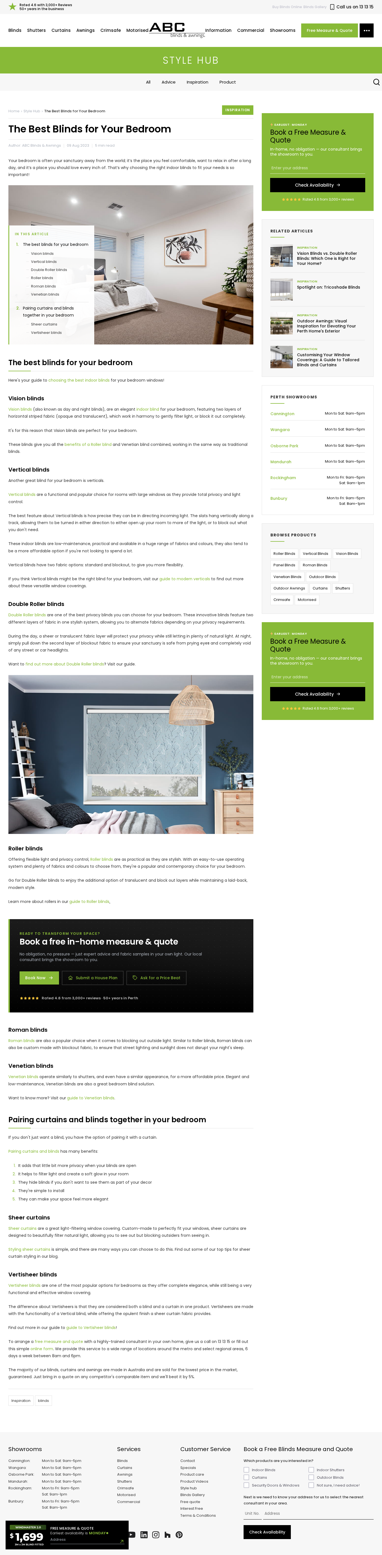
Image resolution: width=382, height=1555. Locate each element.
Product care (192, 1474)
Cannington (282, 414)
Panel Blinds (284, 565)
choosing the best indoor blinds (79, 380)
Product (228, 82)
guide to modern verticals (184, 579)
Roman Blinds (315, 565)
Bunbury (278, 498)
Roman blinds (43, 286)
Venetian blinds (45, 294)
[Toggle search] (376, 82)
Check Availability (314, 185)
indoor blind (147, 409)
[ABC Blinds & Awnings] (177, 30)
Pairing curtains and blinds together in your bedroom (48, 311)
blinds (43, 1400)
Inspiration (197, 82)
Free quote (190, 1501)
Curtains (61, 30)
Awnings (85, 30)
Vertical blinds (44, 261)
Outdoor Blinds (322, 576)
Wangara (280, 429)
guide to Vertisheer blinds (91, 1327)
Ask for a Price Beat (160, 978)
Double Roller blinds (49, 269)
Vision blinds (42, 253)
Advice (169, 82)
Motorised (137, 30)
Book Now (35, 978)
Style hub (188, 1488)
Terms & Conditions (198, 1515)
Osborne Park (284, 446)
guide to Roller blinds (89, 901)
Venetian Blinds (287, 576)
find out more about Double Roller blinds (64, 664)
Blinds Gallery (315, 6)
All (148, 82)
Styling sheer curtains (29, 1249)
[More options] (367, 30)
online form (41, 1349)
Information (218, 30)
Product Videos (194, 1481)
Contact (187, 1460)
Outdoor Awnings (289, 588)
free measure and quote (59, 1341)
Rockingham (283, 478)
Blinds (15, 30)
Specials (188, 1467)
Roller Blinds (284, 553)
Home (14, 111)
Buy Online (287, 6)
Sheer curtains (44, 324)
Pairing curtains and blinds (33, 1151)
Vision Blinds (347, 553)
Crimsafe (110, 30)
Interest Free (191, 1508)
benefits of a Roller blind (88, 444)
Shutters (36, 30)
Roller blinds (42, 277)
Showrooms (283, 30)
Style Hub (31, 111)
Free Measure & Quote (329, 30)
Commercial (250, 30)
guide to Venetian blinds (90, 1098)
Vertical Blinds (315, 553)
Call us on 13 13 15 (355, 7)
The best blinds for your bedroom (55, 244)
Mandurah (280, 462)
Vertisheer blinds (46, 332)
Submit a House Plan (96, 978)
